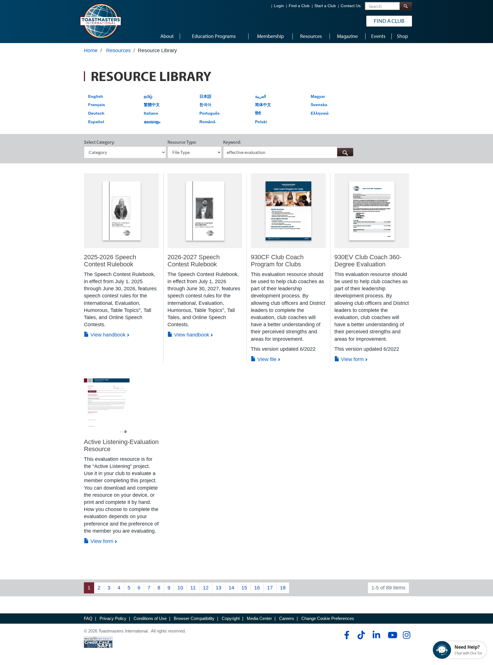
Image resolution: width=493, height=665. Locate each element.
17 (270, 588)
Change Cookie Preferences (327, 618)
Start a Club (325, 6)
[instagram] (406, 635)
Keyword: (232, 142)
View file (266, 359)
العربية (260, 96)
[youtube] (391, 635)
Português (209, 113)
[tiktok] (361, 635)
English (95, 96)
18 (283, 588)
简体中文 (263, 104)
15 (244, 588)
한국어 (205, 104)
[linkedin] (376, 635)
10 (180, 588)
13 (218, 588)
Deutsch (96, 113)
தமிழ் (148, 96)
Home (91, 50)
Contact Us (351, 6)
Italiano (151, 113)
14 (231, 588)
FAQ (88, 618)
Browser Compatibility (194, 618)
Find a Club (299, 6)
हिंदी (258, 113)
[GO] (345, 152)
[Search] (405, 6)
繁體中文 (152, 104)
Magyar (318, 96)
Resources (118, 50)
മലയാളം (152, 121)
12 (206, 588)
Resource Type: (182, 142)
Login (279, 6)
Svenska (319, 104)
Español (96, 121)
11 (193, 588)
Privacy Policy (113, 618)
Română (207, 121)
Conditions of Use (150, 618)
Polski (261, 121)
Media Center (259, 618)
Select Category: (99, 142)
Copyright (231, 618)
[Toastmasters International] (100, 20)
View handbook (107, 335)
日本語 (205, 96)
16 (257, 588)
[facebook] (346, 635)
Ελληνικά (320, 113)
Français (96, 104)
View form (352, 359)
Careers (286, 618)
